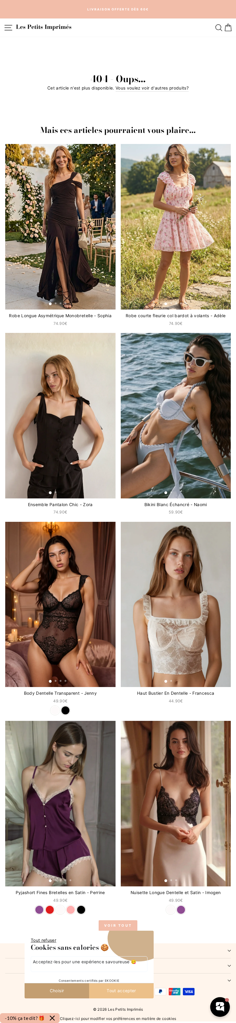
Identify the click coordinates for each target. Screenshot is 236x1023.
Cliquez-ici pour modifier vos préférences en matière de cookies (118, 1018)
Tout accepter (121, 990)
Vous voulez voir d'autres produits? (152, 88)
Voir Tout (118, 925)
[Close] (52, 1018)
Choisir (57, 990)
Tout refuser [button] (43, 940)
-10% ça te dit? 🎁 (25, 1018)
